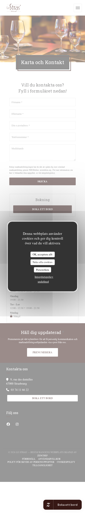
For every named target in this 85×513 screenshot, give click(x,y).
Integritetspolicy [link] (44, 277)
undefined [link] (43, 281)
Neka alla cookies (42, 262)
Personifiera (42, 270)
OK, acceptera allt (42, 254)
